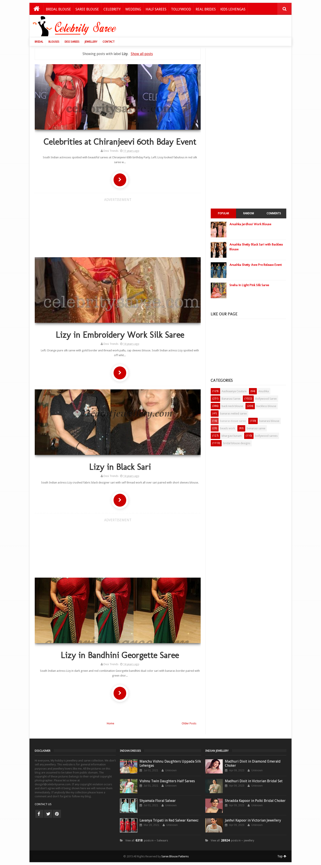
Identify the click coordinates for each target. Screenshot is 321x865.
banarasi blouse (269, 421)
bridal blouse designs (236, 443)
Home (110, 723)
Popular (223, 213)
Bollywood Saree (266, 398)
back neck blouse (232, 406)
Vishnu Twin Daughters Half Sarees (167, 781)
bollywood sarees (266, 435)
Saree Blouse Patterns (175, 856)
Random (248, 213)
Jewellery (91, 41)
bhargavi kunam (232, 435)
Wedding (133, 9)
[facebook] (39, 814)
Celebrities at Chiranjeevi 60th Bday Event (120, 141)
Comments (274, 213)
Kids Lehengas (232, 9)
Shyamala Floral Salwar (158, 801)
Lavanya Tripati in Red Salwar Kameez (169, 820)
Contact (109, 41)
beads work (227, 428)
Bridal (39, 41)
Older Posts (189, 723)
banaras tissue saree (233, 421)
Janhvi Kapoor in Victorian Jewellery (253, 820)
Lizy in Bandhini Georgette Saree (120, 655)
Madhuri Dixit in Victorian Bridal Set (254, 781)
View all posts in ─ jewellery (232, 840)
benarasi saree (256, 428)
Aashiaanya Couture (234, 391)
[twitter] (48, 814)
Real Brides (206, 9)
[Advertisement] (208, 27)
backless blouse (266, 406)
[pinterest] (57, 814)
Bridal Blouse (58, 9)
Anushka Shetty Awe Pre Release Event (256, 265)
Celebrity (112, 9)
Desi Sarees (72, 41)
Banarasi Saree (231, 398)
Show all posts (142, 54)
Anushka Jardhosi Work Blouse (250, 224)
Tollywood (181, 9)
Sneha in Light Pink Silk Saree (249, 285)
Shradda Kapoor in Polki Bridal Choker (255, 801)
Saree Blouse (87, 9)
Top (280, 856)
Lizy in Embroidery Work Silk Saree (120, 334)
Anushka (263, 391)
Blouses (53, 41)
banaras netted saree (233, 413)
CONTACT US (43, 804)
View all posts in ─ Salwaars (146, 840)
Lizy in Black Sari (120, 466)
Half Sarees (156, 9)
